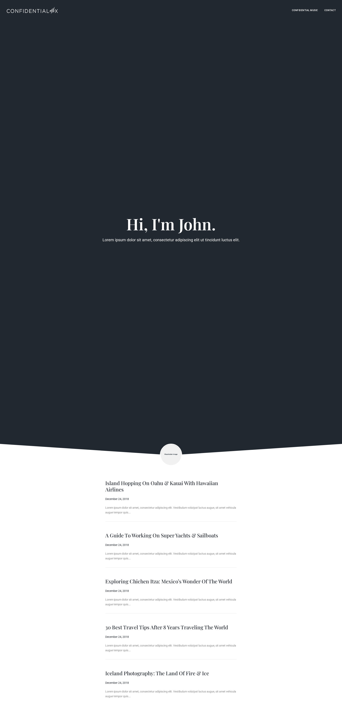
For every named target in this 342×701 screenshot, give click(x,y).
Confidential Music (305, 10)
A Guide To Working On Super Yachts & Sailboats (161, 535)
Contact (330, 10)
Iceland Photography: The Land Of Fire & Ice (157, 673)
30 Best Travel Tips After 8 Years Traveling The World (166, 627)
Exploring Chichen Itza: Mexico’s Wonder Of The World (168, 581)
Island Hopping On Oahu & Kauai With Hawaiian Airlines (161, 486)
